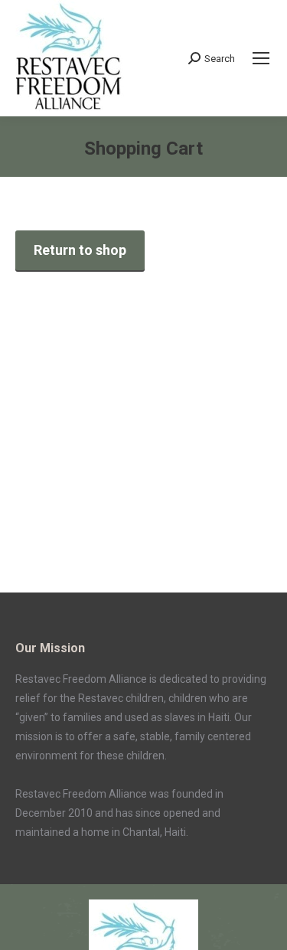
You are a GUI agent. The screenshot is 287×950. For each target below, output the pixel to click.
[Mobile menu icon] (261, 58)
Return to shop (80, 250)
